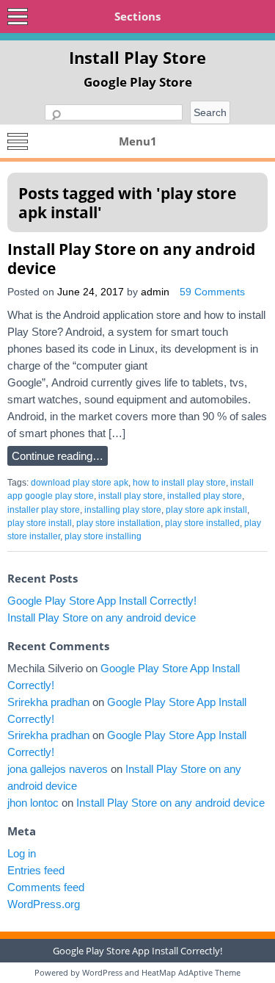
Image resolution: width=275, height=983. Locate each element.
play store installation (118, 523)
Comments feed (45, 887)
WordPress (102, 972)
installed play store (204, 496)
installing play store (122, 510)
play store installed (202, 523)
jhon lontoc (33, 802)
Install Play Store (137, 57)
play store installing (103, 536)
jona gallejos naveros (57, 769)
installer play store (43, 510)
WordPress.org (43, 904)
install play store (130, 496)
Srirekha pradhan (48, 702)
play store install (39, 523)
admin (155, 292)
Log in (21, 853)
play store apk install (206, 510)
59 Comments (212, 292)
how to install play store (179, 483)
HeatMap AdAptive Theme (191, 972)
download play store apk (79, 483)
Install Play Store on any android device (131, 258)
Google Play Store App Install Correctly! (102, 600)
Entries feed (36, 870)
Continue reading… (57, 456)
